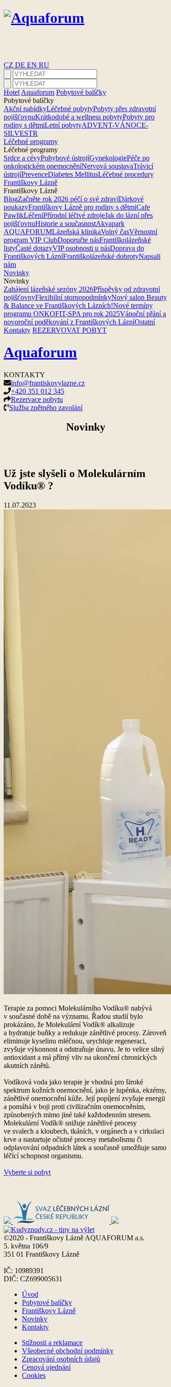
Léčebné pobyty (70, 109)
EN (33, 65)
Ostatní (145, 322)
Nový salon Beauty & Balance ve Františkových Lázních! (85, 301)
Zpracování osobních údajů (61, 1359)
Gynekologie (108, 158)
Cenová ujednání (46, 1367)
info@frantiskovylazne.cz (48, 383)
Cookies (34, 1375)
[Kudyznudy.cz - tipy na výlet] (49, 1229)
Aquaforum (37, 92)
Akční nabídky (25, 109)
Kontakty (17, 330)
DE (21, 65)
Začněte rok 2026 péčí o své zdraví (68, 199)
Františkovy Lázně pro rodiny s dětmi (82, 207)
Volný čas (115, 232)
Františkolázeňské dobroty (101, 256)
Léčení (33, 215)
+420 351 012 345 (37, 391)
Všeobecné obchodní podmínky (68, 1351)
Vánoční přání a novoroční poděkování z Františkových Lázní (85, 318)
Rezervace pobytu (37, 399)
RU (44, 65)
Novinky (16, 273)
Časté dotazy (34, 248)
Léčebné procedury (126, 174)
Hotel (12, 92)
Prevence (34, 174)
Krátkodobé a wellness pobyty (79, 117)
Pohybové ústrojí (65, 158)
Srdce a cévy (22, 158)
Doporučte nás (78, 240)
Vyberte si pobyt (27, 1172)
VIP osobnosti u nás (81, 248)
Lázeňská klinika (76, 232)
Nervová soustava (107, 166)
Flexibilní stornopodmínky (73, 297)
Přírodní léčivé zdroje (74, 215)
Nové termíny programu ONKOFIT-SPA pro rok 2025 (78, 310)
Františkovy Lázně (30, 182)
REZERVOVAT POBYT (69, 330)
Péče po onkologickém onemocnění (77, 162)
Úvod (30, 1294)
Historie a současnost (65, 223)
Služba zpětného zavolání (46, 407)
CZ (9, 65)
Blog (11, 199)
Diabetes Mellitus (73, 174)
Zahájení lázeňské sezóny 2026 (48, 289)
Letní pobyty (63, 125)
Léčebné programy (31, 141)
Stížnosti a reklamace (52, 1342)
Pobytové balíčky (81, 92)
